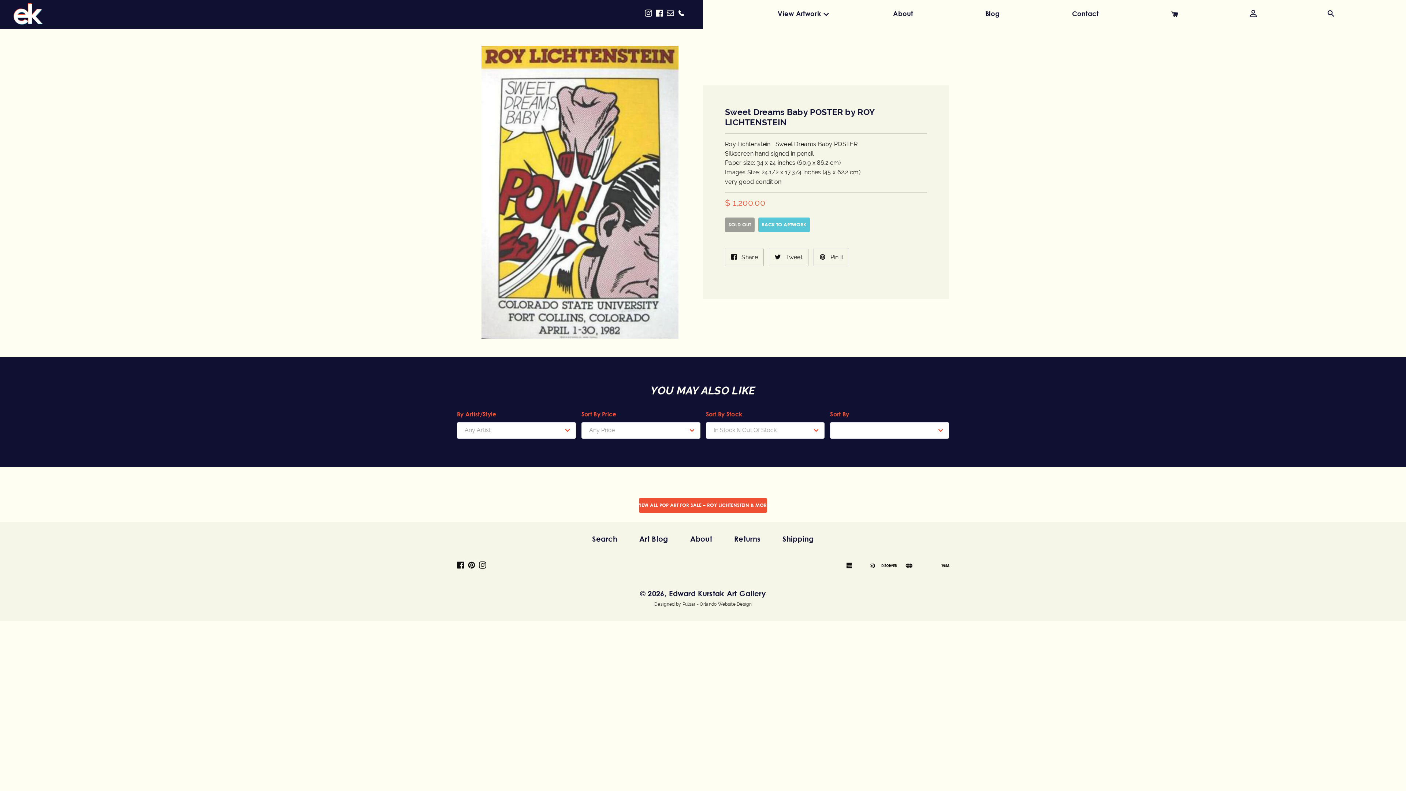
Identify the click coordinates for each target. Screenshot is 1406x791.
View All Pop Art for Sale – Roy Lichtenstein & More (703, 505)
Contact (1085, 14)
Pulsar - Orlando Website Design (717, 604)
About (903, 14)
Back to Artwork (784, 224)
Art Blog (653, 539)
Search (604, 539)
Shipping (798, 539)
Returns (747, 539)
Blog (992, 14)
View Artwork (799, 14)
